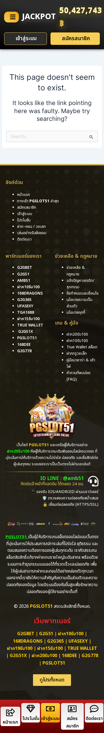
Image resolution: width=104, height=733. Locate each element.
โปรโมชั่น (30, 718)
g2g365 (24, 300)
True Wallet (30, 325)
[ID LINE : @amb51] (93, 481)
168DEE (24, 345)
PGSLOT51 (53, 663)
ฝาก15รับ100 (28, 319)
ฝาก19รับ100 (19, 648)
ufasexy (25, 306)
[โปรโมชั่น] (30, 708)
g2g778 (24, 351)
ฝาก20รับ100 (44, 655)
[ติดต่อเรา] (94, 708)
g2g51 (23, 274)
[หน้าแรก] (10, 712)
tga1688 (25, 312)
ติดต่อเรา (24, 239)
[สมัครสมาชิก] (72, 708)
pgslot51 (27, 338)
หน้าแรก (10, 722)
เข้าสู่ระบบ (50, 718)
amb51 (23, 281)
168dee (69, 655)
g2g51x (25, 331)
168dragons (30, 293)
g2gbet (24, 267)
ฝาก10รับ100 (28, 287)
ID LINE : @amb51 (62, 478)
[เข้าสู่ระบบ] (50, 708)
